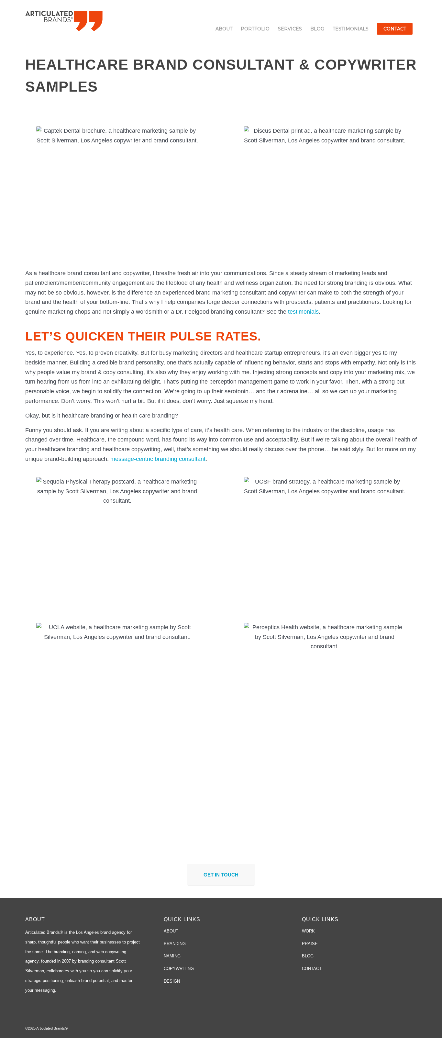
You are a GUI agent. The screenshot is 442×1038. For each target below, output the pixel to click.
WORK (308, 931)
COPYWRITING (179, 968)
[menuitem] (224, 29)
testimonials (303, 311)
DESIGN (172, 981)
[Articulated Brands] (64, 20)
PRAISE (310, 943)
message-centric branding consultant (157, 459)
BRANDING (175, 943)
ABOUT (171, 931)
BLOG (308, 956)
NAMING (172, 956)
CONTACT (312, 968)
